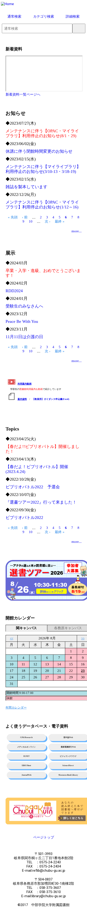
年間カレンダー (16, 707)
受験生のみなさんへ (24, 306)
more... (76, 231)
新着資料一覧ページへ (23, 94)
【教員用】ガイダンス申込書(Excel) (50, 399)
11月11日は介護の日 (24, 336)
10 (30, 223)
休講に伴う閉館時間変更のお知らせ (39, 151)
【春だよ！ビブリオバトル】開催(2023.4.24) (37, 469)
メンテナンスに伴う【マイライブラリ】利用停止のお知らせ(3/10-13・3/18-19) (43, 169)
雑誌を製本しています (26, 187)
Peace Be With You (22, 321)
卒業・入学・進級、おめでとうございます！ (43, 273)
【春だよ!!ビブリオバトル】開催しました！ (42, 449)
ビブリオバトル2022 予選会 (33, 487)
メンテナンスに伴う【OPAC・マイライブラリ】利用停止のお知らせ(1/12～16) (42, 204)
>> (82, 638)
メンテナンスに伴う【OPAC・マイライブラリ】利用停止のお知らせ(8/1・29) (42, 133)
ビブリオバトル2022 (24, 517)
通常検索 (14, 16)
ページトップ (43, 837)
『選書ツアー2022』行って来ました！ (41, 502)
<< (11, 638)
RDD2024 (14, 290)
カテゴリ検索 (43, 16)
